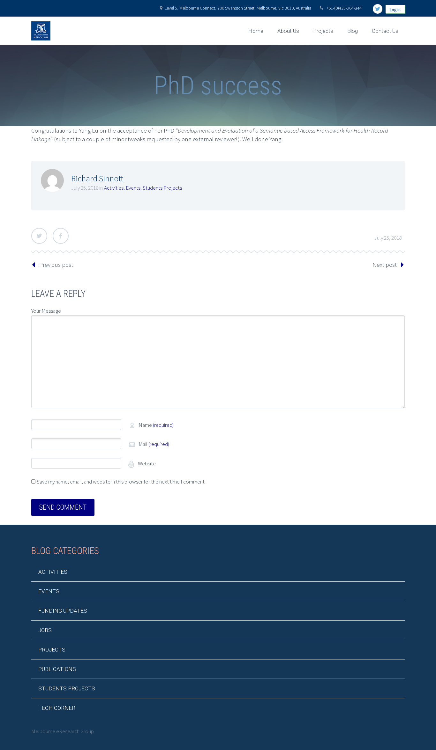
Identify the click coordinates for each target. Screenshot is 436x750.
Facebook (61, 236)
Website (146, 463)
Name (156, 424)
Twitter (39, 236)
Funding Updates (62, 611)
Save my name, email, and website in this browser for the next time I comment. (121, 481)
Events (133, 187)
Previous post (56, 264)
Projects (323, 31)
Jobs (45, 630)
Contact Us (385, 31)
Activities (114, 187)
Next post (384, 264)
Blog (352, 31)
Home (255, 31)
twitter (377, 9)
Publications (57, 669)
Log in (395, 9)
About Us (288, 31)
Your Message (46, 310)
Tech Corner (56, 708)
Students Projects (162, 187)
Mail (154, 444)
